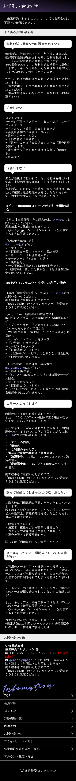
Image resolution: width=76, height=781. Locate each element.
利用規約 (10, 726)
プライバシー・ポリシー (20, 741)
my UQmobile (15, 367)
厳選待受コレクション (40, 770)
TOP (7, 695)
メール (57, 219)
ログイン (10, 710)
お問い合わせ (13, 733)
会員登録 (10, 703)
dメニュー (12, 244)
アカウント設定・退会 (19, 756)
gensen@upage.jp (22, 660)
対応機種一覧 (13, 718)
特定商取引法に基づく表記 (22, 748)
